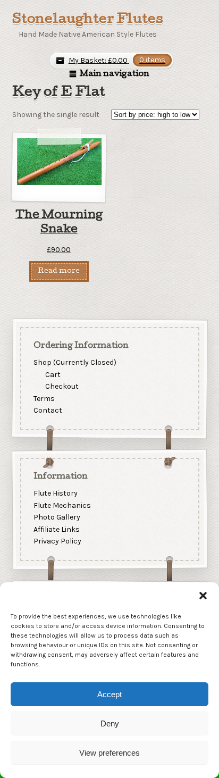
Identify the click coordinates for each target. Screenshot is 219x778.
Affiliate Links (56, 529)
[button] (203, 595)
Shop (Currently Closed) (74, 361)
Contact (47, 410)
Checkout (62, 386)
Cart (53, 374)
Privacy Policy (57, 541)
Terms (43, 398)
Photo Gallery (56, 517)
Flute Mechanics (61, 504)
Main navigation (114, 74)
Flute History (55, 493)
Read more (59, 271)
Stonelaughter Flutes (87, 20)
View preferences (109, 752)
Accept (109, 694)
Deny (109, 723)
